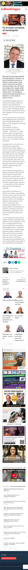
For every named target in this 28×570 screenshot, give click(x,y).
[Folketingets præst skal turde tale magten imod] (20, 328)
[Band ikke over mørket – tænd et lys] (8, 328)
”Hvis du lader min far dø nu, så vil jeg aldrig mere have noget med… (14, 532)
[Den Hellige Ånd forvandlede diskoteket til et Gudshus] (8, 310)
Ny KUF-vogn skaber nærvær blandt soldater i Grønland (14, 543)
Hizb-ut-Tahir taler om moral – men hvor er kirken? (14, 526)
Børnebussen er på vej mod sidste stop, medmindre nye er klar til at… (14, 508)
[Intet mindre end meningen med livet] (20, 294)
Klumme (4, 33)
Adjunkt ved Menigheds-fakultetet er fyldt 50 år (14, 489)
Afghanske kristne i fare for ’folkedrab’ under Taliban (11, 520)
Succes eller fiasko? (9, 538)
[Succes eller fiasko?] (20, 310)
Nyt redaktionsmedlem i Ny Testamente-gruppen (11, 495)
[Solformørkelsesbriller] (8, 294)
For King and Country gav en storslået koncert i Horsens (14, 502)
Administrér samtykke (8, 558)
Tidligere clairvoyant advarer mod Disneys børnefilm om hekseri (13, 514)
